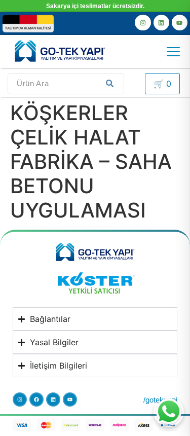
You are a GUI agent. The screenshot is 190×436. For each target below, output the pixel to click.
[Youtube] (179, 22)
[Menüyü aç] (173, 51)
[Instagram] (142, 22)
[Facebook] (36, 399)
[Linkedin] (161, 22)
